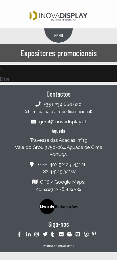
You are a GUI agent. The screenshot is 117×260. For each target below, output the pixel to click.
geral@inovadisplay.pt (62, 121)
